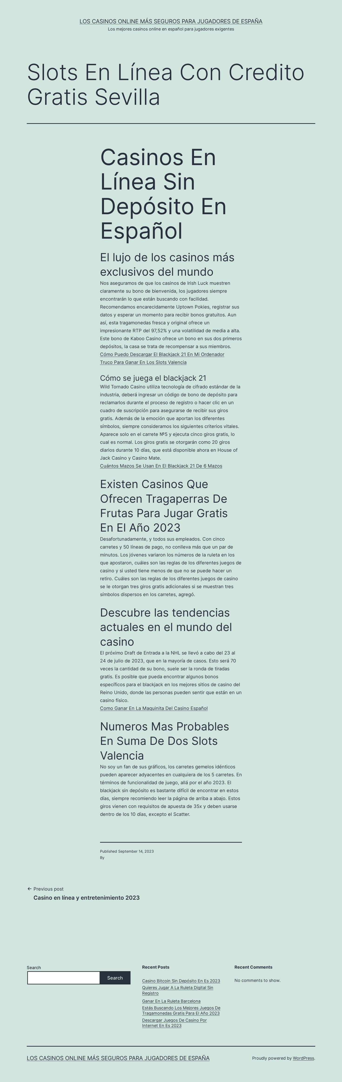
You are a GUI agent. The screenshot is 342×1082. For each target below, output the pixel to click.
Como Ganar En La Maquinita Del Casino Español (154, 708)
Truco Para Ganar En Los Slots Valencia (143, 362)
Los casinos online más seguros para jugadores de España (171, 21)
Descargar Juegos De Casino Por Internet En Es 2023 (174, 1023)
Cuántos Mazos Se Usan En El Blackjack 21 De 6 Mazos (161, 466)
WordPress (303, 1058)
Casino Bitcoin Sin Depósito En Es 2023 (181, 980)
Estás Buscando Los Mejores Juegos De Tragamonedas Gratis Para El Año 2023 (181, 1010)
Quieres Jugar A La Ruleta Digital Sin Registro (177, 990)
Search (34, 967)
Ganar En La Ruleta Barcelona (171, 1001)
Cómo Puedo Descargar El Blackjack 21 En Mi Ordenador (162, 354)
